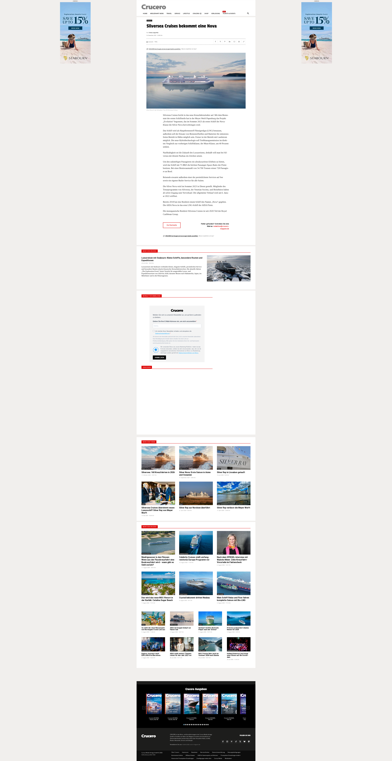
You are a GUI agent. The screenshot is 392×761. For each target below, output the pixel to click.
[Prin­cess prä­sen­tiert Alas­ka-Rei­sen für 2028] (239, 618)
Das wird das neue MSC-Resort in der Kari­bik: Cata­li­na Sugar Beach (157, 598)
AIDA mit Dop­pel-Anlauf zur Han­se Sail (180, 629)
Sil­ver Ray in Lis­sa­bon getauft (231, 472)
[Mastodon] (249, 741)
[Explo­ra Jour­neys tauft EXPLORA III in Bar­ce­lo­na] (153, 644)
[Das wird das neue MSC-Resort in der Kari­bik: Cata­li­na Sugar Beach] (158, 583)
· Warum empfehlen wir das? (189, 49)
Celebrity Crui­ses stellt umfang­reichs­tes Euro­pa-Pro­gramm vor (194, 558)
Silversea (149, 20)
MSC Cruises (145, 594)
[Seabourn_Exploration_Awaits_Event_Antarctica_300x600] (316, 63)
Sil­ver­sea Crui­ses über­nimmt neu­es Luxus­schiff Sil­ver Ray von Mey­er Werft (158, 510)
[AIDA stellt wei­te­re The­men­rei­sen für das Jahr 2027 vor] (182, 644)
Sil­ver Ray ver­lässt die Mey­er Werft (233, 507)
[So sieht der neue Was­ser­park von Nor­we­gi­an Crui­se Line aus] (153, 618)
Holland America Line (233, 650)
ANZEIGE (210, 280)
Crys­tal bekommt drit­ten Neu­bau (194, 597)
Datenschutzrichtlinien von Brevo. (189, 353)
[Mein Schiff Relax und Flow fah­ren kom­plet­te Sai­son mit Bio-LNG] (234, 583)
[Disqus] (177, 401)
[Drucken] (239, 41)
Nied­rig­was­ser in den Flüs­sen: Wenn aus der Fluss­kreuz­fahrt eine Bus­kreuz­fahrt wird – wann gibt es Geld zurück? (157, 561)
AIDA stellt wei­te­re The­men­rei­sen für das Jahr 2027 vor (181, 654)
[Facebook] (215, 41)
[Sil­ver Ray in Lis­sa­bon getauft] (234, 458)
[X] (220, 41)
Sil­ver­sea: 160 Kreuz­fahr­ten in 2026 (158, 472)
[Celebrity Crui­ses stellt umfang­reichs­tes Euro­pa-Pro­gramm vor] (196, 543)
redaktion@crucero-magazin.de (191, 744)
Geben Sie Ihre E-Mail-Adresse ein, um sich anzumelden (174, 321)
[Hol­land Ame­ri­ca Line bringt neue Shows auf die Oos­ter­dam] (239, 644)
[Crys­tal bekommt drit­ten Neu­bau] (196, 583)
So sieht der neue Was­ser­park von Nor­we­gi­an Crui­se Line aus (153, 629)
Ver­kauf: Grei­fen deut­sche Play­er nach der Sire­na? (208, 629)
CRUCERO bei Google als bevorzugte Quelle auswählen (165, 49)
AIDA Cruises (174, 624)
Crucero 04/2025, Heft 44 (210, 718)
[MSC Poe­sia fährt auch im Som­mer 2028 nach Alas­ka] (210, 644)
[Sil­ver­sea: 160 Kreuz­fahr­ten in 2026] (158, 458)
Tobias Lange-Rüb (153, 32)
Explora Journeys (146, 650)
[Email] (234, 41)
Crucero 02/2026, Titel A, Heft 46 (154, 718)
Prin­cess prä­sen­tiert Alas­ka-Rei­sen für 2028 (238, 629)
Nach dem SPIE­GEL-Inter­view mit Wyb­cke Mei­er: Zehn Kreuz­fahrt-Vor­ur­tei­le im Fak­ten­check (232, 559)
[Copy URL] (244, 41)
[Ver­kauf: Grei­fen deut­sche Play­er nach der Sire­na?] (210, 618)
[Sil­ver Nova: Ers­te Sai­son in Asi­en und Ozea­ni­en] (196, 458)
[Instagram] (227, 741)
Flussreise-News (146, 553)
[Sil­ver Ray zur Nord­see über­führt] (196, 493)
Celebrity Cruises (184, 553)
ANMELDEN (159, 357)
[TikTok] (235, 741)
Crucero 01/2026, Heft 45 (192, 718)
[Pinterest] (225, 41)
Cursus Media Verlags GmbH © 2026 (151, 753)
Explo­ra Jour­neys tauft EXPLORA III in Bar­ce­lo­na (150, 654)
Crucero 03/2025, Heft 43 (229, 718)
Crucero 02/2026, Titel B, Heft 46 (173, 718)
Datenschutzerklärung (162, 333)
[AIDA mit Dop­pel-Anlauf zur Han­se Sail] (182, 618)
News (143, 469)
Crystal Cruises (183, 594)
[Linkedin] (229, 41)
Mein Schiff (220, 553)
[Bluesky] (244, 741)
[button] (248, 13)
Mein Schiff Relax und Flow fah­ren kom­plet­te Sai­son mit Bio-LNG (233, 598)
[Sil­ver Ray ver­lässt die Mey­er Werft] (234, 493)
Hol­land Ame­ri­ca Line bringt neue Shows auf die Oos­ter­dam (237, 655)
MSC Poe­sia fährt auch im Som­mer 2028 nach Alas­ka (208, 654)
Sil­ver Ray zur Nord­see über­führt (194, 507)
